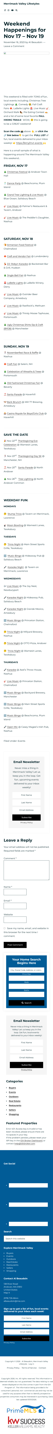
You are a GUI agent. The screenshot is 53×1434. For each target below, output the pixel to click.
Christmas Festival (17, 172)
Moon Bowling (15, 525)
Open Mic (12, 727)
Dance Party (14, 183)
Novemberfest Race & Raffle (22, 352)
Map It (7, 1293)
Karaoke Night (16, 567)
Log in (31, 1364)
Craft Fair (12, 364)
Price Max (26, 974)
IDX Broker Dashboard (31, 1140)
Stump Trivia (15, 514)
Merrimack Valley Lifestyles (21, 3)
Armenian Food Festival (20, 245)
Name (8, 887)
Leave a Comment (14, 46)
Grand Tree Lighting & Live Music (25, 194)
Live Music (13, 206)
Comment (10, 858)
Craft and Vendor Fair (19, 256)
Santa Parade (14, 394)
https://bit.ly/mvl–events (29, 143)
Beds (26, 982)
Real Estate (14, 1101)
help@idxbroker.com (24, 1143)
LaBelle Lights (15, 283)
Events (21, 741)
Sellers (12, 1110)
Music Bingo (14, 555)
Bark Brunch (14, 402)
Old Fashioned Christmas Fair (23, 383)
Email (8, 900)
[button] (16, 10)
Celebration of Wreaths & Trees (24, 371)
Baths (26, 990)
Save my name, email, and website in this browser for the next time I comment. (26, 932)
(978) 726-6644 (11, 1298)
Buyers (12, 1088)
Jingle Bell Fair (15, 275)
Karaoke (11, 669)
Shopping (14, 1114)
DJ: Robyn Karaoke (17, 264)
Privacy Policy (26, 822)
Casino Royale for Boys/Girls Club (25, 413)
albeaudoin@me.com (14, 1301)
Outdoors (13, 1096)
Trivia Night (14, 544)
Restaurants (15, 1105)
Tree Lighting (25, 479)
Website (8, 914)
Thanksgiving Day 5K (30, 456)
